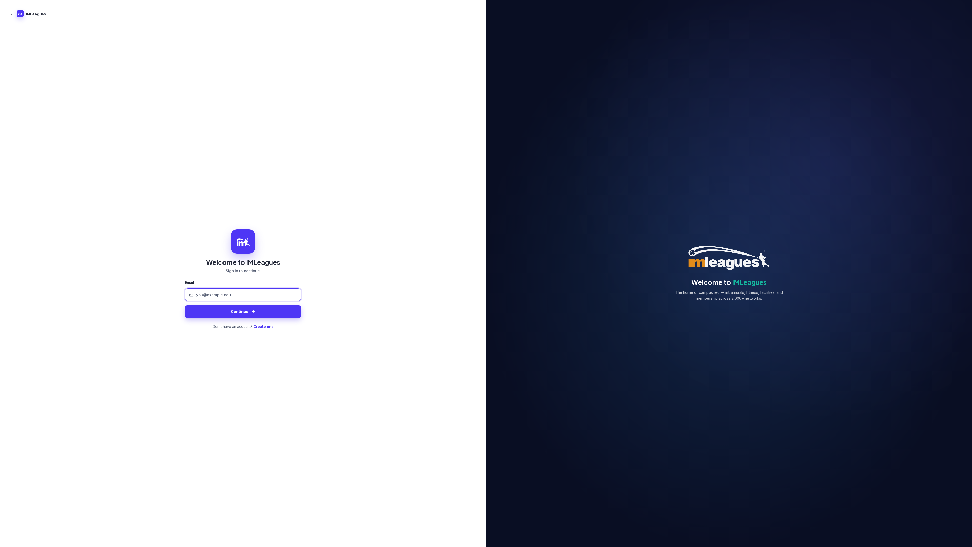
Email (189, 283)
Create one (263, 326)
